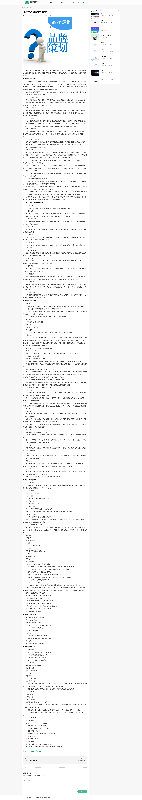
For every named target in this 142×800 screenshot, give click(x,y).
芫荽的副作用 (82, 761)
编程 (62, 2)
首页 (50, 2)
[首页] (22, 7)
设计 (56, 2)
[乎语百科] (32, 4)
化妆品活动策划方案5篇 (35, 751)
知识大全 (84, 2)
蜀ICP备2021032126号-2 (45, 797)
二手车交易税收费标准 (31, 761)
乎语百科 (27, 15)
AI (78, 2)
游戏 (67, 2)
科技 (73, 2)
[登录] (114, 2)
